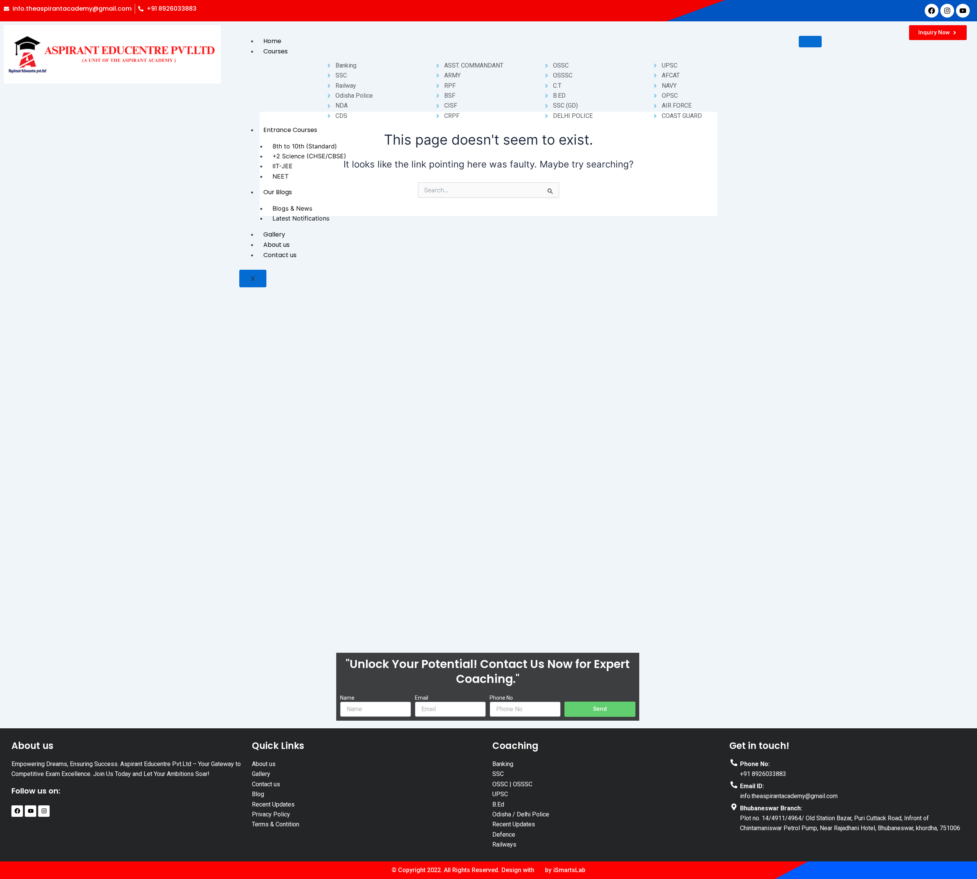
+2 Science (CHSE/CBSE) (309, 156)
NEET (280, 176)
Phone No (501, 698)
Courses (275, 51)
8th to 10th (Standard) (304, 146)
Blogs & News (292, 208)
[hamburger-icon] (810, 41)
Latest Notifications (300, 218)
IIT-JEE (282, 166)
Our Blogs (277, 192)
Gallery (274, 234)
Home (272, 41)
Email (421, 698)
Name (347, 698)
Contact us (280, 255)
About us (276, 244)
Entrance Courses (290, 130)
